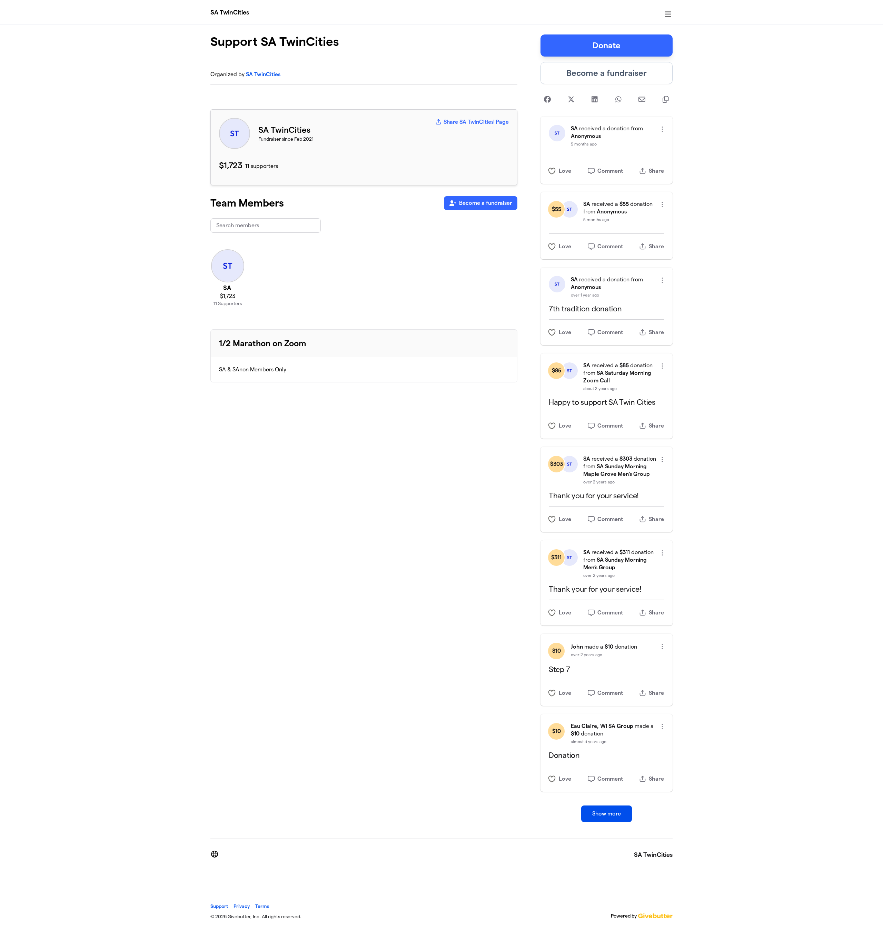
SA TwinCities (229, 12)
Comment (610, 171)
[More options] (662, 129)
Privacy (242, 906)
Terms (262, 906)
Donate (607, 45)
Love (565, 171)
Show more (606, 814)
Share (656, 171)
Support (219, 906)
